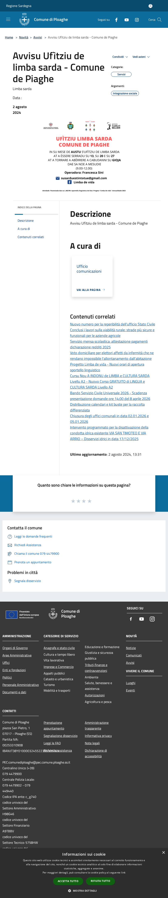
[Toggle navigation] (8, 19)
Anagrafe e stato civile (59, 647)
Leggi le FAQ (52, 743)
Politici (7, 677)
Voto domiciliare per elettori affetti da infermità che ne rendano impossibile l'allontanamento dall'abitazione (112, 355)
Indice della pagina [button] (29, 207)
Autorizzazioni (95, 695)
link (123, 872)
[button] (84, 890)
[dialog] (84, 873)
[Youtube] (125, 19)
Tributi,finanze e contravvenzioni (96, 667)
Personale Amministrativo (20, 684)
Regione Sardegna (18, 5)
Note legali (92, 743)
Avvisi (37, 37)
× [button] (163, 852)
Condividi (118, 56)
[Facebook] (115, 19)
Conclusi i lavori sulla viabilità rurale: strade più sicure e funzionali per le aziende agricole (112, 332)
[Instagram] (135, 19)
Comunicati (134, 655)
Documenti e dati (14, 692)
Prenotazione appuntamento (54, 725)
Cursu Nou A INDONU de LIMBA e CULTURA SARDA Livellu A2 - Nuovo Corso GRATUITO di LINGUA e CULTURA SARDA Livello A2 (110, 381)
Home (9, 37)
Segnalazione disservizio (60, 735)
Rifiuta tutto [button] (100, 881)
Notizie (131, 647)
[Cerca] (159, 19)
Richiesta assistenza (58, 750)
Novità (23, 37)
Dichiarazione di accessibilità (96, 753)
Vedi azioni (139, 56)
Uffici (6, 662)
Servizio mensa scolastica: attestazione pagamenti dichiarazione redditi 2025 (109, 344)
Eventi (130, 690)
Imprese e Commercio (59, 666)
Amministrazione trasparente (97, 725)
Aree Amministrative (17, 655)
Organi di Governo (15, 647)
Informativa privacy (98, 735)
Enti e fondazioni (14, 670)
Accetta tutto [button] (68, 881)
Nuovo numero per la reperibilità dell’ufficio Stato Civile (112, 324)
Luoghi (130, 682)
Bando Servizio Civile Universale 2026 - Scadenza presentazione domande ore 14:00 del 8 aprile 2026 (110, 395)
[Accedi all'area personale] (150, 6)
